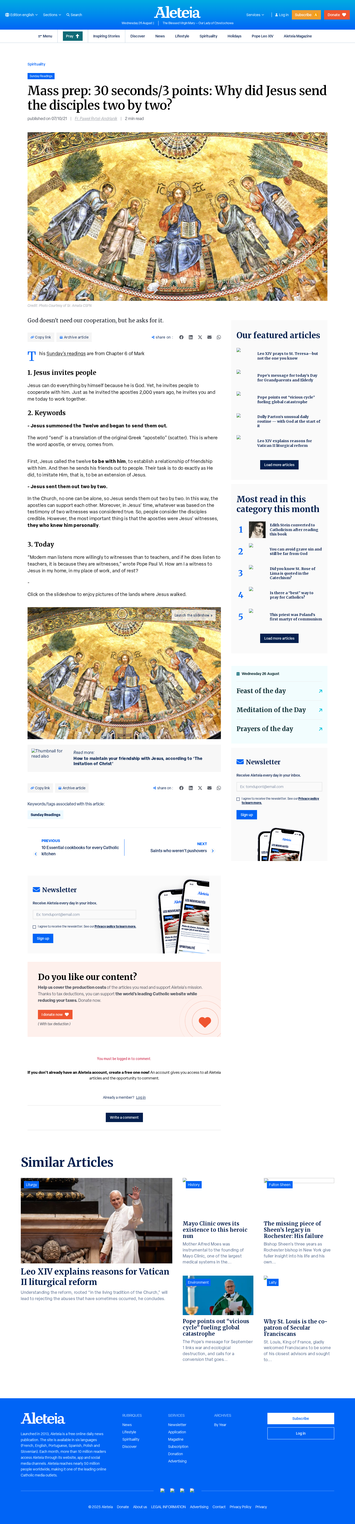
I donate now (52, 1014)
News (160, 36)
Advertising (177, 1461)
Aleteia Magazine (298, 36)
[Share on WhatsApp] (219, 337)
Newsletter (177, 1424)
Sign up (43, 938)
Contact (219, 1507)
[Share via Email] (209, 337)
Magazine (175, 1439)
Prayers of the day (264, 729)
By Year (220, 1424)
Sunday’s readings (66, 353)
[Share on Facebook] (181, 337)
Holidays (234, 36)
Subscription (178, 1446)
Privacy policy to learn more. (115, 926)
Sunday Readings (45, 814)
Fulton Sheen (280, 1184)
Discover (137, 36)
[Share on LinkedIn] (191, 337)
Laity (273, 1282)
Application (177, 1432)
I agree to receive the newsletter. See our (87, 926)
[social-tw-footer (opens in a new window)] (182, 1490)
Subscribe (303, 14)
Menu (47, 36)
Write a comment (124, 1117)
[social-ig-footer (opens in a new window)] (192, 1490)
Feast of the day (261, 691)
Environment (198, 1282)
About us (140, 1507)
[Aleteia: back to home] (177, 12)
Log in (284, 14)
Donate (334, 14)
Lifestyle (182, 36)
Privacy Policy (240, 1507)
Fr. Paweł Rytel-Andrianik (96, 118)
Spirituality (208, 36)
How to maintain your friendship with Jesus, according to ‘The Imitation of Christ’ (138, 761)
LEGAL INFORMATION (168, 1507)
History (194, 1184)
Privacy (261, 1507)
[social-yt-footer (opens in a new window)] (162, 1490)
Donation (175, 1454)
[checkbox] (34, 927)
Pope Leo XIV (262, 36)
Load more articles (279, 464)
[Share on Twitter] (200, 337)
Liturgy (31, 1184)
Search (76, 14)
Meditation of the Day (271, 710)
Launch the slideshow (192, 615)
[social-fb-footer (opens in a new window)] (172, 1490)
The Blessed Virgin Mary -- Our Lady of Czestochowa (198, 23)
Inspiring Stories (106, 36)
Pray (69, 36)
